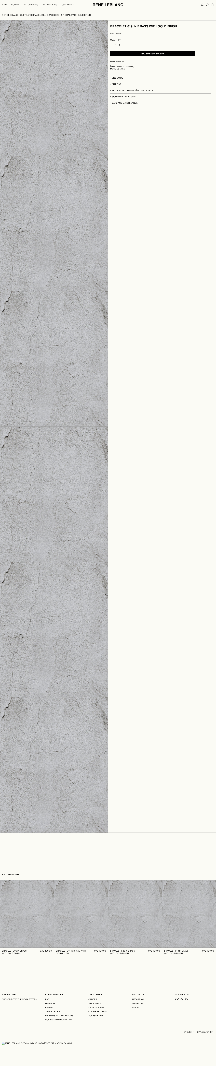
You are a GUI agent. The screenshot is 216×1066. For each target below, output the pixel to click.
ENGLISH (188, 1032)
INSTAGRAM (138, 999)
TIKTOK (135, 1007)
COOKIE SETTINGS (97, 1011)
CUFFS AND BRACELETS (32, 15)
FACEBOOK (137, 1003)
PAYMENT (50, 1007)
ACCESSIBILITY (95, 1015)
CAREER (92, 999)
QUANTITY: (115, 40)
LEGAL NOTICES (96, 1007)
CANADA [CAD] (204, 1032)
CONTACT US (181, 999)
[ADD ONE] (119, 45)
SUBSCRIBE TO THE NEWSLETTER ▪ (19, 999)
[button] (207, 5)
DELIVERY (50, 1003)
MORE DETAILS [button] (117, 68)
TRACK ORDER (52, 1011)
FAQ (47, 999)
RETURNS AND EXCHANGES (59, 1015)
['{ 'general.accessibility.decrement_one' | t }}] (111, 45)
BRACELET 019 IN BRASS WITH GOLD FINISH (69, 15)
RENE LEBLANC (10, 15)
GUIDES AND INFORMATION (58, 1019)
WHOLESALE (94, 1003)
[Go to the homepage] (108, 5)
